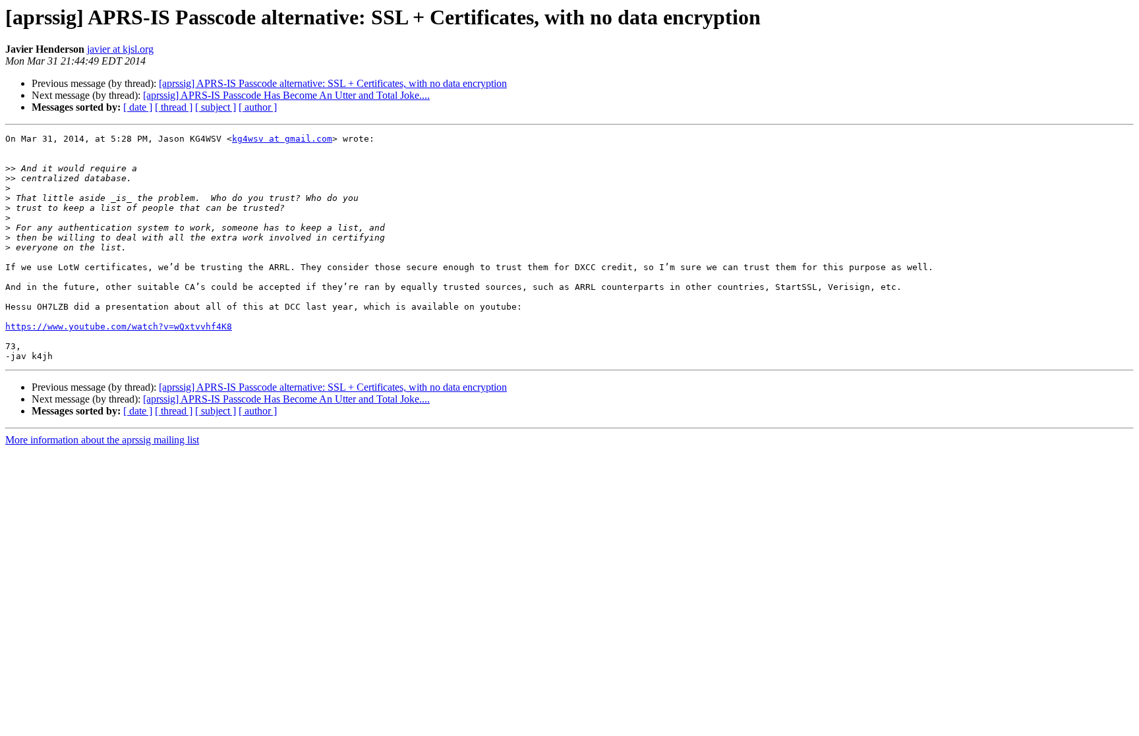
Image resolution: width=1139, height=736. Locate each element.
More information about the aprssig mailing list (102, 439)
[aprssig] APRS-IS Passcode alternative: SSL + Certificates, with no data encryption (333, 83)
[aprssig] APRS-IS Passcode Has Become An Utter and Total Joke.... (286, 95)
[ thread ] (173, 107)
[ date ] (137, 107)
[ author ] (258, 107)
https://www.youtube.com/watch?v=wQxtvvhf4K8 (118, 326)
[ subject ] (215, 107)
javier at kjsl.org (120, 49)
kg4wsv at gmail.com (282, 139)
